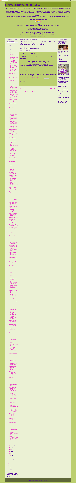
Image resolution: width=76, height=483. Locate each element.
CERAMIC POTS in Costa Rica (13, 175)
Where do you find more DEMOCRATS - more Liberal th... (13, 254)
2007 (9, 471)
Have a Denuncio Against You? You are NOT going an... (13, 325)
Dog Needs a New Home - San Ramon (13, 144)
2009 (9, 467)
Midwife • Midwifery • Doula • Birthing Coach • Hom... (13, 100)
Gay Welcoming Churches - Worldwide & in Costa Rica (12, 193)
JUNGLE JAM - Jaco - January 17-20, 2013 (13, 267)
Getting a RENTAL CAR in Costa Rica (13, 245)
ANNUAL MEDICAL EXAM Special (13, 338)
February (11, 459)
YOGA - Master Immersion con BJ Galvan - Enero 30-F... (13, 123)
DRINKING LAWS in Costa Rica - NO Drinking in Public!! (13, 91)
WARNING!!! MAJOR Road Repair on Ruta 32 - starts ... (13, 62)
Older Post (53, 89)
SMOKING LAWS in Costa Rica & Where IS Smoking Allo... (13, 96)
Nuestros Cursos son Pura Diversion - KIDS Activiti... (13, 214)
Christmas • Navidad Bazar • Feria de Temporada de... (13, 159)
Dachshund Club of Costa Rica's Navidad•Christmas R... (13, 405)
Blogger (45, 480)
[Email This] (44, 78)
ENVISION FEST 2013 (12, 304)
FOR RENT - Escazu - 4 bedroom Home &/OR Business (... (13, 363)
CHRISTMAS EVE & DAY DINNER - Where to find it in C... (13, 198)
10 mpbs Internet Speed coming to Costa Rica (12, 321)
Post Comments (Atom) (30, 91)
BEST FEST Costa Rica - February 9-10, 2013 (13, 179)
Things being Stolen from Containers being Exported (13, 308)
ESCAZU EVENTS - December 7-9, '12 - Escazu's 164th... (13, 355)
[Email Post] (42, 77)
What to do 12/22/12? (13, 217)
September (11, 445)
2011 (9, 463)
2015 (9, 47)
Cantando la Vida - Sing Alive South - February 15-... (13, 263)
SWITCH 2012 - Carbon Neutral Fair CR (12, 379)
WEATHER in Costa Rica (13, 207)
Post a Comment (24, 83)
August (10, 447)
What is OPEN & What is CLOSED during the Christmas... (13, 168)
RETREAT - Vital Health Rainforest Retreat (13, 75)
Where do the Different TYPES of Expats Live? (13, 249)
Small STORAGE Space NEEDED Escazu (12, 271)
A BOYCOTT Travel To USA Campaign (13, 127)
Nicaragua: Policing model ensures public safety (13, 105)
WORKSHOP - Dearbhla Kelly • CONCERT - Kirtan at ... (12, 163)
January (11, 461)
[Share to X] (46, 78)
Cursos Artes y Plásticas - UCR (12, 173)
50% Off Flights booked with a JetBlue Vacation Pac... (12, 415)
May (10, 453)
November (11, 442)
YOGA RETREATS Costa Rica (13, 78)
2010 (9, 465)
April (10, 455)
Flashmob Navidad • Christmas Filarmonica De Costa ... (13, 287)
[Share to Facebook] (47, 78)
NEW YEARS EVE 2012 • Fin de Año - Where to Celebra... (13, 135)
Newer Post (23, 89)
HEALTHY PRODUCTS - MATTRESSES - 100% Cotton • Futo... (12, 149)
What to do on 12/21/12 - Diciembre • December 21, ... (12, 221)
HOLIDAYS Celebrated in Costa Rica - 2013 (13, 57)
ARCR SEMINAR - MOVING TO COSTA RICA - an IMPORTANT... (13, 241)
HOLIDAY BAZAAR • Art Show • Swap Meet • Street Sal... (13, 428)
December (11, 54)
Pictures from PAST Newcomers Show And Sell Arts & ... (13, 410)
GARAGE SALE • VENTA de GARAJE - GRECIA (12, 367)
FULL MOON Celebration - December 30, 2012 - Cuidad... (13, 113)
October (11, 444)
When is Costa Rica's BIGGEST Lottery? (13, 225)
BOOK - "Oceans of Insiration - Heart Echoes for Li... (13, 82)
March (10, 457)
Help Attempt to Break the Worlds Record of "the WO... (13, 334)
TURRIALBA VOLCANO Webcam (12, 210)
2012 (9, 52)
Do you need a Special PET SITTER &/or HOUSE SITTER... (13, 312)
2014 (9, 49)
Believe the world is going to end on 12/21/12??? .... (13, 229)
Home (38, 89)
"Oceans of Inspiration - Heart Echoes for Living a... (13, 300)
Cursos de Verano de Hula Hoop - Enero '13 (13, 109)
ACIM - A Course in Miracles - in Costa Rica (13, 118)
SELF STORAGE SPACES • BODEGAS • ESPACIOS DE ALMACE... (12, 350)
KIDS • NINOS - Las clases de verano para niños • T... (13, 359)
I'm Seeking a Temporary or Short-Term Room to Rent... (13, 86)
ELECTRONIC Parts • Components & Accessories (13, 424)
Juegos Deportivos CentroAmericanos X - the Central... (13, 282)
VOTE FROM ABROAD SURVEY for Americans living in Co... (13, 343)
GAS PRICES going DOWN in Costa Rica (13, 203)
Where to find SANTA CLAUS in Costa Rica (13, 237)
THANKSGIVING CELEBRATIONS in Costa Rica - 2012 (13, 70)
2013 (9, 51)
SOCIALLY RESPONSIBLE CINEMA (12, 330)
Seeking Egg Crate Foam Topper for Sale (13, 296)
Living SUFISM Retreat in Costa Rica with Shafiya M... (13, 395)
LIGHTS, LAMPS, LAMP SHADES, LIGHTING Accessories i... (13, 400)
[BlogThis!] (45, 78)
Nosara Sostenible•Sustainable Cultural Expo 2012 (13, 383)
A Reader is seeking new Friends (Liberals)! (13, 233)
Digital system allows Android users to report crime (13, 130)
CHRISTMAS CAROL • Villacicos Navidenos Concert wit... (13, 438)
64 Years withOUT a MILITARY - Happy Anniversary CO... (13, 432)
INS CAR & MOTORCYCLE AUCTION (12, 317)
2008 (9, 469)
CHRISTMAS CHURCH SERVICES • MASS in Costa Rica (13, 184)
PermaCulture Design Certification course (13, 258)
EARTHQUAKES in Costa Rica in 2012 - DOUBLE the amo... (13, 66)
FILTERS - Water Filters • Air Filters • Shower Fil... (13, 278)
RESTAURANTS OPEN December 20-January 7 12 (13, 188)
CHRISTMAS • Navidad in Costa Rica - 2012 (13, 154)
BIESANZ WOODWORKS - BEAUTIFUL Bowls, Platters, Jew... (13, 140)
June (10, 451)
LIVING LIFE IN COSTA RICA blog (22, 4)
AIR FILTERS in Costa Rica (12, 274)
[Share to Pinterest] (48, 78)
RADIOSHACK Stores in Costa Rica (12, 420)
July (10, 449)
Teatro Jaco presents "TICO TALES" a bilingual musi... (13, 291)
